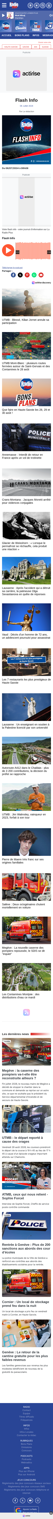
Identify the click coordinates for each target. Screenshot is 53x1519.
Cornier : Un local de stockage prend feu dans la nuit (25, 1304)
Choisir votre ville (44, 42)
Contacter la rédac (26, 1435)
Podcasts (26, 1459)
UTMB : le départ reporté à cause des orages (22, 1139)
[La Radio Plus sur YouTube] (30, 1500)
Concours (27, 1450)
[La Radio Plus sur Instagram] (37, 1500)
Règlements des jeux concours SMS (26, 1486)
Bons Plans (22, 35)
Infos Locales (26, 1432)
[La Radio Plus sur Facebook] (15, 1500)
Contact (26, 1410)
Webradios (26, 1462)
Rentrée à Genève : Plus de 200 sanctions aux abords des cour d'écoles (26, 1248)
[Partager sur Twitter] (19, 276)
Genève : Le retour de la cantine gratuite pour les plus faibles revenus (25, 1356)
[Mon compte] (49, 5)
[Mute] (51, 15)
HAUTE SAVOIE (11, 47)
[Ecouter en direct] (36, 5)
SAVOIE (26, 47)
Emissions (26, 1447)
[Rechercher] (42, 5)
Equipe (26, 1413)
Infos (36, 35)
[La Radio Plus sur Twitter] (22, 1500)
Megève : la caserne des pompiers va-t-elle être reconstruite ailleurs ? (20, 1074)
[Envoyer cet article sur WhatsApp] (33, 276)
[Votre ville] (30, 5)
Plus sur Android (26, 1474)
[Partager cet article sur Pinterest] (26, 276)
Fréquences (26, 1420)
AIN (35, 47)
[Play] (3, 15)
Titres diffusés (26, 1416)
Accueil (7, 35)
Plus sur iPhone (26, 1471)
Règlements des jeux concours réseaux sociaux (26, 1483)
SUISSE (45, 47)
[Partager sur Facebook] (13, 276)
